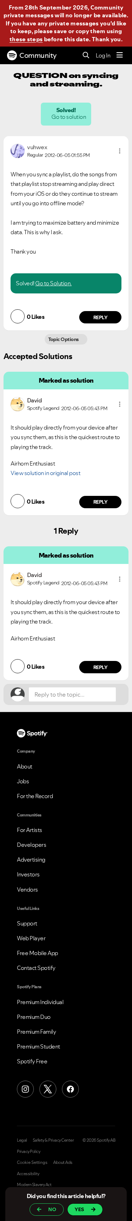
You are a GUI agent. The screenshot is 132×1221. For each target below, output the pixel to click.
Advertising (31, 859)
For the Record (35, 796)
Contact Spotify (36, 968)
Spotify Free (32, 1061)
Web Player (31, 938)
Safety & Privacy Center (53, 1140)
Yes (79, 1209)
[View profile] (18, 150)
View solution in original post (45, 473)
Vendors (27, 889)
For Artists (29, 830)
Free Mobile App (37, 953)
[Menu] (119, 55)
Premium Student (38, 1046)
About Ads (63, 1162)
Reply (100, 317)
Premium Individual (40, 1002)
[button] (119, 151)
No (52, 1209)
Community (38, 55)
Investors (28, 874)
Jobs (23, 781)
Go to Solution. (53, 283)
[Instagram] (25, 1089)
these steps (26, 39)
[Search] (86, 55)
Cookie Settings (32, 1162)
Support (27, 923)
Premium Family (36, 1031)
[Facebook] (70, 1089)
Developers (31, 845)
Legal (22, 1140)
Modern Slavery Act (34, 1184)
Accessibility (28, 1174)
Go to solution (69, 117)
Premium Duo (34, 1017)
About (24, 766)
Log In (103, 55)
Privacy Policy (28, 1151)
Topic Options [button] (64, 339)
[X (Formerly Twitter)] (47, 1089)
